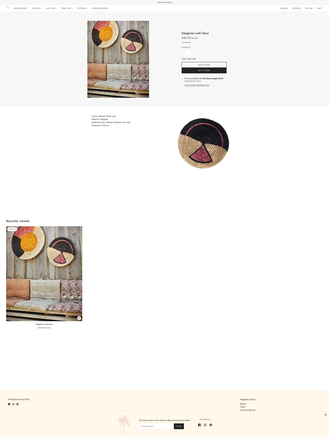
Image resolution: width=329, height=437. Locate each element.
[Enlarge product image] (124, 59)
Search (284, 8)
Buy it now (204, 70)
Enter (179, 426)
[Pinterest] (210, 424)
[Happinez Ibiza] (8, 8)
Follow (309, 8)
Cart (319, 8)
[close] (325, 414)
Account (296, 8)
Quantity (186, 47)
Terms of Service (247, 410)
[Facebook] (200, 424)
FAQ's (242, 407)
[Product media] (203, 149)
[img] (9, 404)
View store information (196, 85)
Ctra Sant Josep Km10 (212, 78)
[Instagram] (205, 424)
